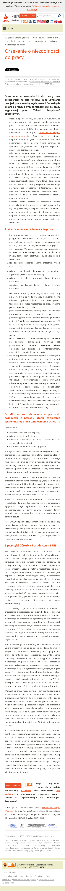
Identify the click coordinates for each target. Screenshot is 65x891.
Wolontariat (6, 879)
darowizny (26, 790)
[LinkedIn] (51, 21)
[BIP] (60, 21)
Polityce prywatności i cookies (45, 6)
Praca (48, 876)
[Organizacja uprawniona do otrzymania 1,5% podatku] (24, 21)
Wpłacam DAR (28, 15)
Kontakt (29, 876)
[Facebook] (34, 21)
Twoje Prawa (38, 37)
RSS (12, 883)
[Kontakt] (30, 21)
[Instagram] (39, 21)
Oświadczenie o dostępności (24, 879)
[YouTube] (43, 21)
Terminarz (39, 876)
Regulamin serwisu (46, 879)
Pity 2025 (5, 883)
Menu (10, 28)
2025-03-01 (50, 84)
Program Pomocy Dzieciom (13, 876)
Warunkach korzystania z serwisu (45, 81)
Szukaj (38, 16)
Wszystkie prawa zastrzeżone (43, 836)
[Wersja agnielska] (56, 21)
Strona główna (22, 37)
